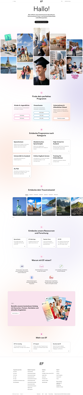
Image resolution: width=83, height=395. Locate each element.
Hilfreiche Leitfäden (45, 380)
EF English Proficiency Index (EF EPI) (48, 373)
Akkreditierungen (44, 382)
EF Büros (57, 373)
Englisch (26, 194)
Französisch (36, 194)
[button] (14, 1)
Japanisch (46, 194)
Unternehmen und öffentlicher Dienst (18, 380)
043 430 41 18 (58, 385)
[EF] (41, 1)
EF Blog (43, 371)
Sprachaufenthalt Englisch (31, 373)
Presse (57, 378)
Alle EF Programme (59, 375)
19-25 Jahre (15, 375)
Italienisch (41, 194)
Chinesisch (56, 194)
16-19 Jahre (15, 373)
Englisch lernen (30, 387)
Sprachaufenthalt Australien (32, 382)
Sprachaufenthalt (30, 371)
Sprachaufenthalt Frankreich (32, 385)
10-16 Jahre (15, 371)
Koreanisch (51, 194)
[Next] (69, 217)
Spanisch (31, 194)
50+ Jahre (14, 378)
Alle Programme (30, 389)
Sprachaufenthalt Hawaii (31, 380)
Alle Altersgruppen (16, 382)
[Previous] (67, 217)
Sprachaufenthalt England (31, 375)
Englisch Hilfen (44, 375)
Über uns (57, 371)
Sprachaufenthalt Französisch (32, 378)
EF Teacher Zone (44, 378)
